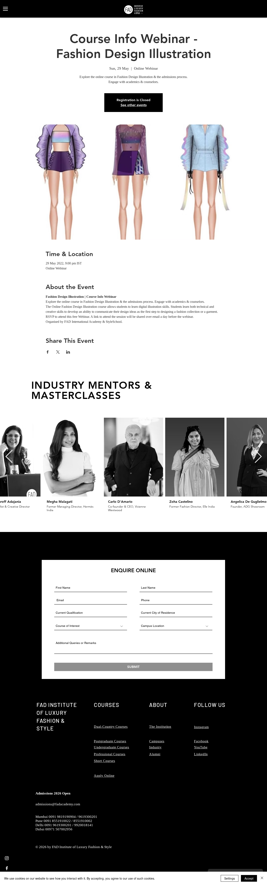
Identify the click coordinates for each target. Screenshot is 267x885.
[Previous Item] (9, 457)
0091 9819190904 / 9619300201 (73, 817)
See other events (134, 105)
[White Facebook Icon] (6, 868)
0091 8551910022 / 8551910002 (68, 821)
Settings (229, 878)
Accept (248, 878)
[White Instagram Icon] (6, 858)
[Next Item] (258, 457)
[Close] (261, 878)
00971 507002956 (58, 829)
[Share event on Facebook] (48, 352)
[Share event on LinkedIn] (68, 352)
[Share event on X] (58, 352)
